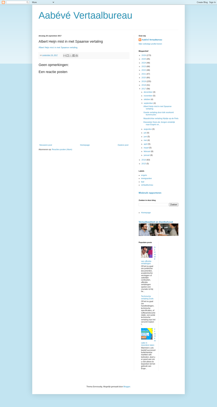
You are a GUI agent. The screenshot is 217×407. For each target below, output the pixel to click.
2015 (144, 164)
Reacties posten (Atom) (62, 149)
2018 (144, 85)
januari (147, 155)
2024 (144, 63)
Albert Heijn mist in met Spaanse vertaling (58, 47)
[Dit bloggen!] (67, 55)
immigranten (146, 178)
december (148, 92)
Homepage (85, 145)
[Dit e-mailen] (64, 55)
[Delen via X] (70, 55)
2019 (144, 81)
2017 (144, 89)
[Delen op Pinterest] (76, 55)
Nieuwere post (45, 145)
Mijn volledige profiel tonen (150, 44)
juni (145, 137)
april (146, 144)
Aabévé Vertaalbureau (85, 15)
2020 (144, 78)
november (148, 96)
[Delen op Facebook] (73, 55)
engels (144, 175)
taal (142, 182)
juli (145, 133)
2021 (144, 74)
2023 (144, 66)
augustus (148, 129)
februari (147, 151)
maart (146, 148)
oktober (147, 99)
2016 (144, 160)
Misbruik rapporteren (150, 192)
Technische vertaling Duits (147, 297)
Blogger (126, 387)
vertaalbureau (147, 185)
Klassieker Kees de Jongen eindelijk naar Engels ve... (159, 123)
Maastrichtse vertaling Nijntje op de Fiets (160, 118)
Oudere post (123, 145)
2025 (144, 59)
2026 (144, 55)
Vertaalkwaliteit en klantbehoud (156, 222)
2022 (144, 70)
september (148, 103)
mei (145, 140)
